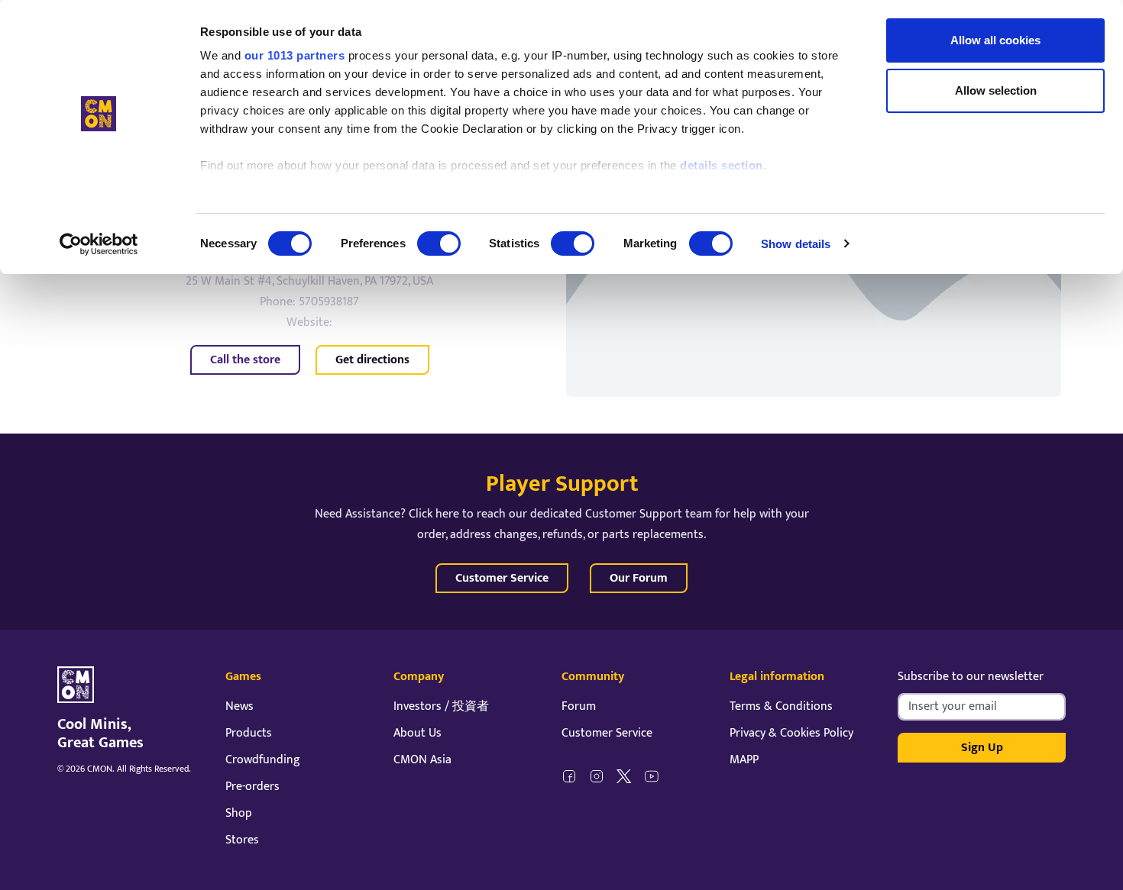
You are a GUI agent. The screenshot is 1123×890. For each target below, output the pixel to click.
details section (721, 165)
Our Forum (639, 578)
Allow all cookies (995, 40)
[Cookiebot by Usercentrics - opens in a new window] (99, 244)
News (239, 706)
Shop (238, 813)
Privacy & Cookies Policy (791, 733)
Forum (579, 706)
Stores (242, 840)
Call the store (245, 360)
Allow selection (996, 90)
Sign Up (982, 747)
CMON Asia (422, 760)
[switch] (439, 243)
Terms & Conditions (781, 706)
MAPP (744, 760)
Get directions (372, 360)
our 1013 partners (294, 55)
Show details (795, 243)
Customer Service (502, 578)
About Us (417, 733)
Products (248, 733)
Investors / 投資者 (441, 706)
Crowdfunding (262, 760)
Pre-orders (252, 786)
